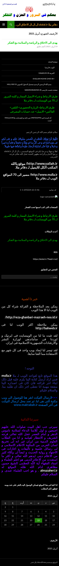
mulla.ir (6, 375)
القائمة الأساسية (3, 24)
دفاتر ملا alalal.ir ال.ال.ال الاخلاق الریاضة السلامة (36, 24)
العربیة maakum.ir (46, 73)
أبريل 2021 (52, 548)
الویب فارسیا (49, 67)
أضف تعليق (41, 46)
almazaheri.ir (48, 470)
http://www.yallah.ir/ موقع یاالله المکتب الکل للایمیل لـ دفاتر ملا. (34, 165)
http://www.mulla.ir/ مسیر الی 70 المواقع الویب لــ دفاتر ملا (30, 176)
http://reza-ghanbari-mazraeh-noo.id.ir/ (31, 317)
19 (38, 520)
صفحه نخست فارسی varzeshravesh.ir (41, 90)
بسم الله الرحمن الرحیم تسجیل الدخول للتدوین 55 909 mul (29, 84)
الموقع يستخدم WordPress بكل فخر (44, 562)
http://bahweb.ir (46, 328)
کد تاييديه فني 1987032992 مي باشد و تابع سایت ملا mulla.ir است (28, 119)
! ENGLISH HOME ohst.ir (43, 79)
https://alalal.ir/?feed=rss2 (45, 259)
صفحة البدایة (52, 62)
